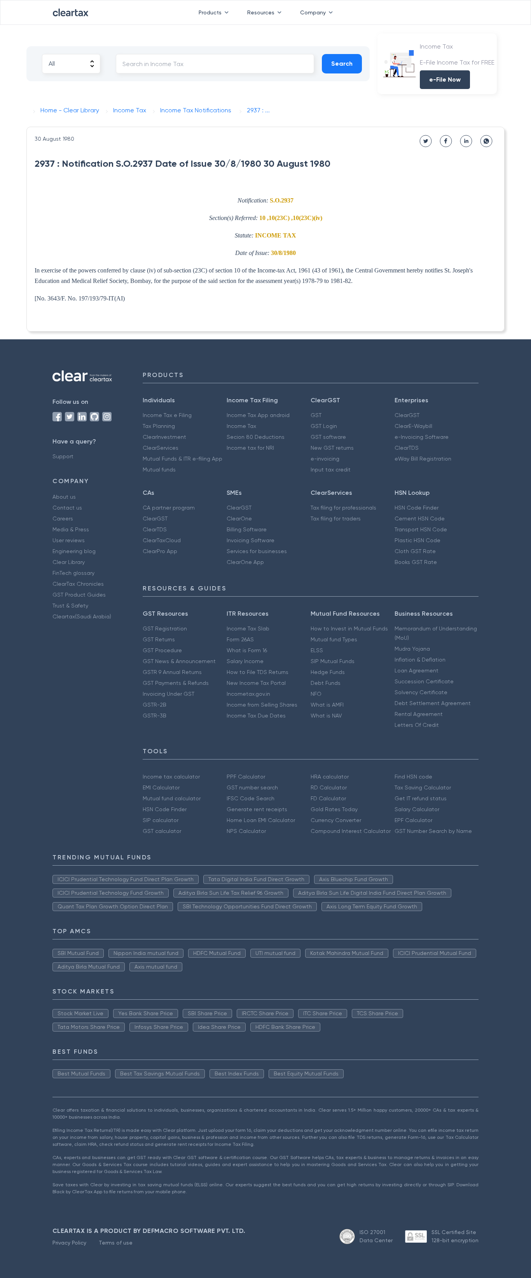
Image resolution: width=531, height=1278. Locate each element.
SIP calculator (160, 820)
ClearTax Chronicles (78, 584)
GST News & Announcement (179, 661)
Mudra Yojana (412, 649)
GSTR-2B (154, 705)
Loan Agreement (416, 670)
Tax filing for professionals (343, 508)
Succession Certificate (424, 681)
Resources (260, 12)
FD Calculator (328, 798)
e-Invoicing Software (422, 437)
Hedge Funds (328, 672)
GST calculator (162, 831)
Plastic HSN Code (417, 540)
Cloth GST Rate (415, 551)
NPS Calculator (246, 831)
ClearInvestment (164, 437)
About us (64, 497)
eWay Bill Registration (423, 459)
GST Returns (159, 639)
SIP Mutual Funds (333, 661)
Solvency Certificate (421, 692)
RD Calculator (329, 787)
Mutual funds (159, 469)
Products (210, 12)
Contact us (67, 508)
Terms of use (116, 1243)
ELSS (317, 650)
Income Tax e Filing (167, 415)
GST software (328, 437)
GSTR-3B (154, 715)
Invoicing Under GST (168, 694)
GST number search (252, 787)
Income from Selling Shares (262, 705)
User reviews (68, 540)
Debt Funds (326, 683)
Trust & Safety (70, 605)
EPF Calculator (413, 820)
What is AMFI (327, 705)
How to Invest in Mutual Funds (349, 628)
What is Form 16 (247, 650)
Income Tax (241, 426)
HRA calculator (330, 776)
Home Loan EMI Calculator (261, 820)
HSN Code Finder (416, 508)
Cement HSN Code (420, 518)
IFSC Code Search (250, 798)
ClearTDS (407, 448)
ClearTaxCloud (162, 540)
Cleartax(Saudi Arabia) (81, 616)
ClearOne (239, 518)
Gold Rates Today (334, 809)
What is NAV (326, 715)
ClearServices (160, 448)
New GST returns (332, 448)
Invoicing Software (250, 540)
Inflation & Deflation (420, 659)
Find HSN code (413, 776)
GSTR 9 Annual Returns (172, 672)
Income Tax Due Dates (256, 715)
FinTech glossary (73, 573)
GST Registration (165, 628)
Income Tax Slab (248, 628)
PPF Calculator (246, 776)
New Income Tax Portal (256, 683)
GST (316, 415)
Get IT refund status (421, 798)
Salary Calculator (417, 809)
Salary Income (245, 661)
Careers (62, 518)
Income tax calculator (171, 776)
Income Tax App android (258, 415)
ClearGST (407, 415)
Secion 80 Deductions (256, 437)
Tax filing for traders (336, 518)
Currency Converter (336, 820)
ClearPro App (160, 551)
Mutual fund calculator (172, 798)
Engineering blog (74, 551)
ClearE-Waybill (413, 426)
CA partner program (169, 508)
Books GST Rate (416, 562)
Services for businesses (257, 551)
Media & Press (70, 529)
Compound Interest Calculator (351, 831)
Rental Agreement (419, 714)
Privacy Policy (69, 1243)
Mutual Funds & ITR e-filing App (182, 459)
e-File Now (445, 79)
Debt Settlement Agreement (433, 703)
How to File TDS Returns (257, 672)
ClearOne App (245, 562)
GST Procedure (162, 650)
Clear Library (68, 562)
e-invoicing (325, 459)
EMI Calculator (161, 787)
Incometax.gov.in (248, 694)
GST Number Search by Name (433, 831)
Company (313, 12)
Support (62, 456)
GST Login (324, 426)
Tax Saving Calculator (423, 787)
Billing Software (247, 529)
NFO (316, 694)
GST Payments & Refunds (176, 683)
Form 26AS (240, 639)
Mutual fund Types (334, 639)
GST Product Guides (79, 595)
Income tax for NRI (250, 448)
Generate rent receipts (257, 809)
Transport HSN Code (421, 529)
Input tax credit (331, 469)
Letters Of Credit (417, 725)
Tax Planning (159, 426)
